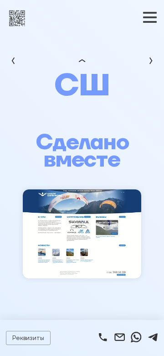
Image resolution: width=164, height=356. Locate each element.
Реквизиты (28, 337)
